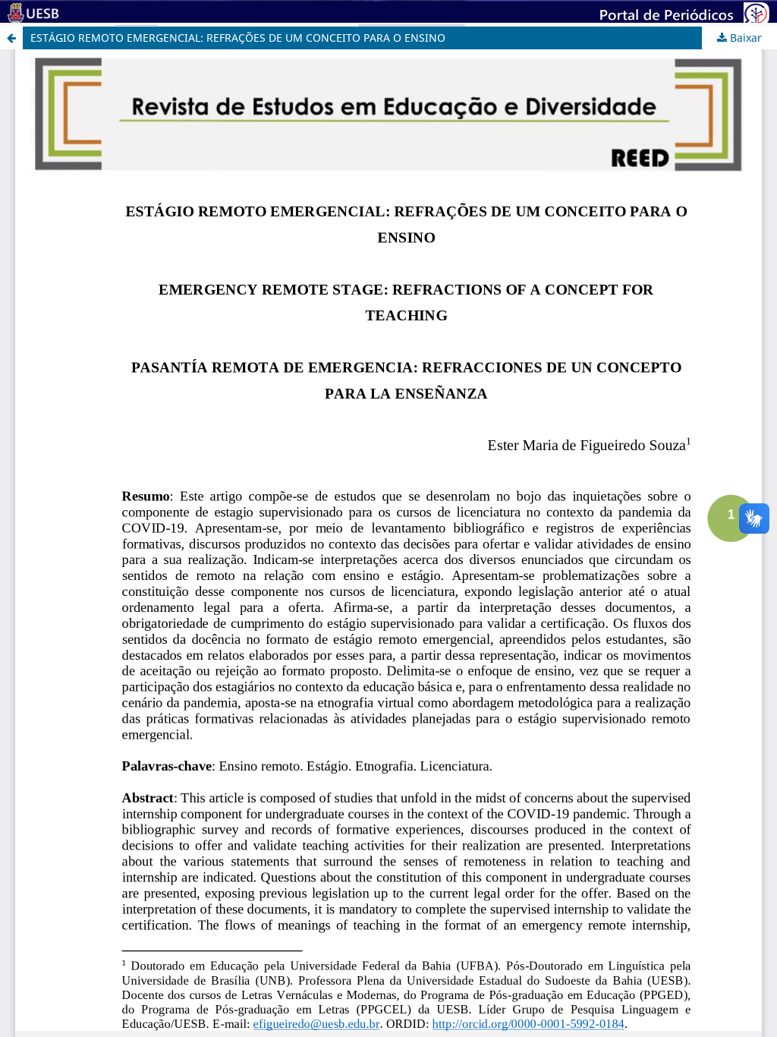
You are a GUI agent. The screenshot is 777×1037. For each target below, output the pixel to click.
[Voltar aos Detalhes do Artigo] (11, 38)
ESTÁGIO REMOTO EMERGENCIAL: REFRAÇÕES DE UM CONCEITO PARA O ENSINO (237, 37)
